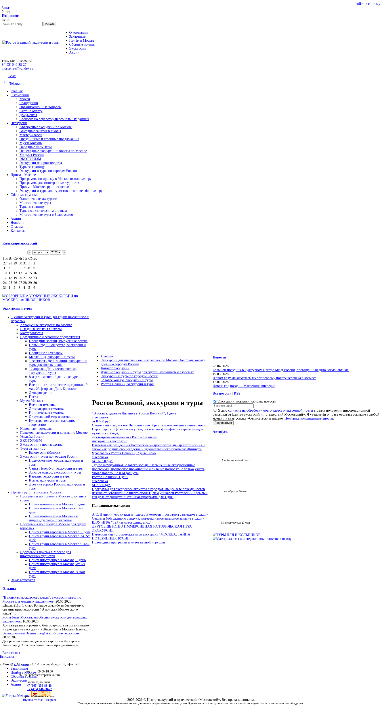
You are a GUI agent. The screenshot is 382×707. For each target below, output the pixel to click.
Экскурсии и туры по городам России (48, 171)
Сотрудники (28, 103)
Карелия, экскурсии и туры (49, 476)
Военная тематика (42, 404)
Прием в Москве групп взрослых (44, 187)
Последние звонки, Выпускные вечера (58, 341)
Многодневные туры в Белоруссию (46, 214)
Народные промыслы (35, 147)
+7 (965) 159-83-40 (39, 685)
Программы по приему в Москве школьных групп (57, 179)
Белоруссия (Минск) (44, 452)
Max (12, 76)
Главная (17, 91)
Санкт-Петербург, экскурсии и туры (56, 468)
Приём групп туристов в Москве (36, 492)
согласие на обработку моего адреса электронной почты (270, 410)
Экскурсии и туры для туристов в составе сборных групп (63, 191)
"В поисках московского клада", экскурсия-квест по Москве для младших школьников (41, 599)
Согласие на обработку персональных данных (54, 119)
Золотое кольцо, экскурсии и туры (55, 472)
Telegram (15, 83)
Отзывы (17, 226)
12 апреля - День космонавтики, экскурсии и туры (53, 371)
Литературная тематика (47, 408)
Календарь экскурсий (19, 243)
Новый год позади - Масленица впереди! (244, 386)
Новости (17, 222)
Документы (28, 115)
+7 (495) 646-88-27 (39, 689)
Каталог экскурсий (115, 368)
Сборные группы (24, 194)
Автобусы (221, 431)
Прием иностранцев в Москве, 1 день (57, 560)
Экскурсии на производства (40, 163)
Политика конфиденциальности (309, 418)
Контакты (18, 230)
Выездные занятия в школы (40, 131)
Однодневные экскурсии (38, 198)
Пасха (33, 397)
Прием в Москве (23, 175)
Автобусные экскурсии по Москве (45, 127)
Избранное (10, 15)
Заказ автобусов (23, 580)
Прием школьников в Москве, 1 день (57, 504)
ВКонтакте (30, 699)
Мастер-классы (30, 135)
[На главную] (30, 42)
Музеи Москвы (30, 143)
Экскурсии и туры (17, 308)
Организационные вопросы (40, 107)
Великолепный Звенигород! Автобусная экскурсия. (41, 633)
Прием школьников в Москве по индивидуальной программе (53, 518)
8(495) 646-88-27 (14, 64)
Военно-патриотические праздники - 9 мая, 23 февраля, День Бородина (58, 387)
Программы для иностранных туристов (49, 183)
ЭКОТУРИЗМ (30, 159)
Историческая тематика (47, 412)
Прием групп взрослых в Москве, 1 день (59, 532)
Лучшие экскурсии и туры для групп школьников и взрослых (147, 372)
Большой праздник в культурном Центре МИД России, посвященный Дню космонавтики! (281, 370)
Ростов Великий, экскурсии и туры (127, 384)
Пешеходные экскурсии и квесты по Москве (53, 151)
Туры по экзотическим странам (43, 210)
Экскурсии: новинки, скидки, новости (246, 401)
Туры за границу (32, 167)
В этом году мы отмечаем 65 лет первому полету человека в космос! (264, 378)
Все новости (222, 393)
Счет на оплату (30, 111)
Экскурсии (19, 123)
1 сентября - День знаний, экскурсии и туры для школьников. (58, 363)
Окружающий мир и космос (50, 416)
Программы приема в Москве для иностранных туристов (45, 554)
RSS (237, 393)
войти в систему (367, 4)
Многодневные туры (35, 202)
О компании (20, 95)
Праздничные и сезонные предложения (49, 139)
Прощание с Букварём (46, 353)
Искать (50, 24)
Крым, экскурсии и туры (48, 480)
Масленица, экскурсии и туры (52, 357)
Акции (16, 218)
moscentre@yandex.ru (17, 68)
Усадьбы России (31, 155)
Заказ (6, 8)
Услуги (24, 99)
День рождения (40, 393)
